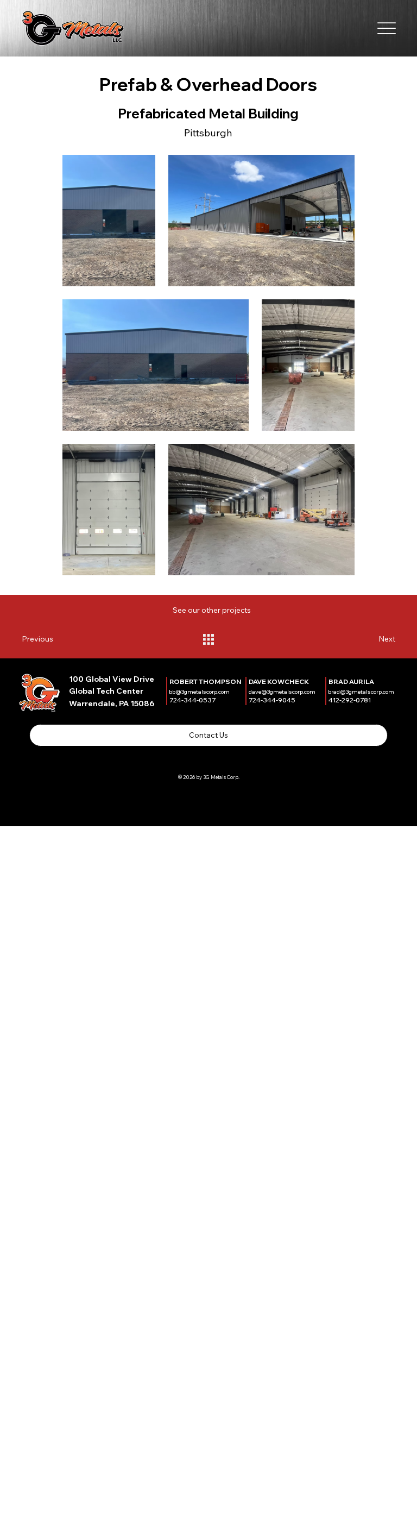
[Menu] (386, 27)
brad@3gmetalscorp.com (361, 691)
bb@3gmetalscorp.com (199, 691)
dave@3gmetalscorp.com (282, 691)
